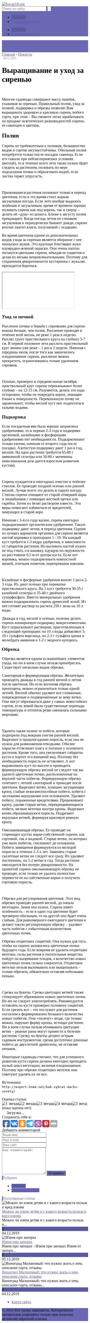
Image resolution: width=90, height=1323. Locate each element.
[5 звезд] (79, 1103)
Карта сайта (21, 1302)
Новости (19, 17)
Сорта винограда (25, 22)
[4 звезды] (63, 1103)
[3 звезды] (45, 1103)
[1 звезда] (10, 1103)
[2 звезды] (27, 1103)
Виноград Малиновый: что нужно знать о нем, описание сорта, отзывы (40, 1274)
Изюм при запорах (17, 1242)
